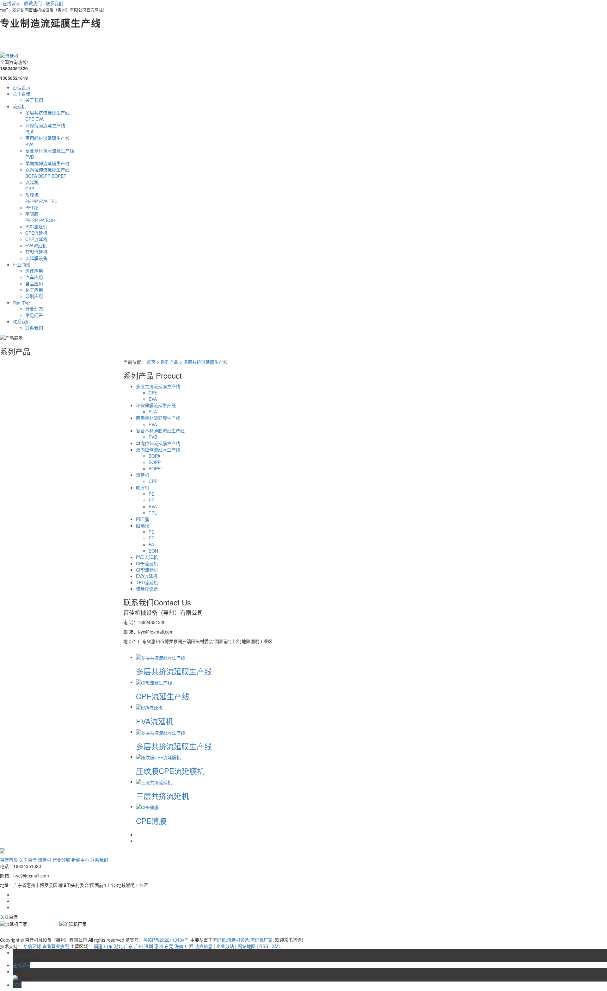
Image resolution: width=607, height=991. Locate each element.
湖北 (118, 946)
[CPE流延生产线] (154, 682)
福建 (98, 946)
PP (35, 201)
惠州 (158, 946)
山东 (108, 946)
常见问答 (34, 315)
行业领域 (21, 264)
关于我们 (34, 100)
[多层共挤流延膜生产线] (160, 657)
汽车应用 (34, 277)
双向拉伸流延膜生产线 (47, 169)
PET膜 (31, 207)
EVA (39, 119)
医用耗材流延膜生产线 (47, 138)
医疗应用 (34, 271)
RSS (263, 946)
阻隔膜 (32, 214)
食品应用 (34, 283)
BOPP (45, 176)
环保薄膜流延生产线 (45, 125)
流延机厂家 (261, 940)
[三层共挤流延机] (154, 781)
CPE (30, 119)
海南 (179, 946)
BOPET (59, 176)
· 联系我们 (53, 3)
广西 (189, 946)
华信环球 (32, 946)
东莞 (168, 946)
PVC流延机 (36, 226)
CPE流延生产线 (162, 696)
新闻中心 (21, 302)
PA (42, 220)
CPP (29, 188)
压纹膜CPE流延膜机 (170, 770)
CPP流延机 (36, 239)
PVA (29, 144)
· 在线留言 (10, 3)
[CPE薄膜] (147, 806)
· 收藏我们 (31, 3)
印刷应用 (34, 296)
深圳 (148, 946)
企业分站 (225, 946)
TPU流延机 (36, 252)
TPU (53, 201)
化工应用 (34, 290)
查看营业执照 (55, 946)
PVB (29, 157)
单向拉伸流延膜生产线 (47, 163)
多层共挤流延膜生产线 (47, 112)
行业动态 (34, 309)
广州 (138, 946)
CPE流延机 (36, 233)
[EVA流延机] (149, 706)
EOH (50, 220)
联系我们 (21, 321)
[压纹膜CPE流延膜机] (158, 756)
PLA (29, 131)
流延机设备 (238, 940)
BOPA (31, 176)
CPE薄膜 (151, 820)
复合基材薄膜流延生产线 (49, 150)
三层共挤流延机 (162, 795)
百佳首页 (21, 87)
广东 (128, 946)
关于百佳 (21, 93)
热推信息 (203, 946)
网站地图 (246, 946)
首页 (151, 362)
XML (276, 946)
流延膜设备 (36, 258)
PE (28, 201)
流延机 (19, 106)
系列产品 (169, 362)
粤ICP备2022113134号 (166, 940)
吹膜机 (32, 195)
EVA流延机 (36, 245)
